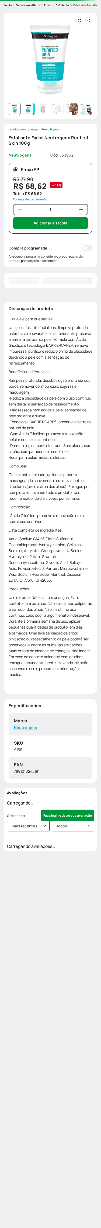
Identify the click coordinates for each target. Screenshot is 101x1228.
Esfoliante (62, 5)
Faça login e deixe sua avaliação (67, 815)
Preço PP (30, 169)
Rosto (47, 5)
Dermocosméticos (28, 5)
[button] (50, 59)
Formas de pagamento (30, 199)
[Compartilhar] (88, 20)
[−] (19, 209)
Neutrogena (25, 728)
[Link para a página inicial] (8, 5)
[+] (81, 209)
